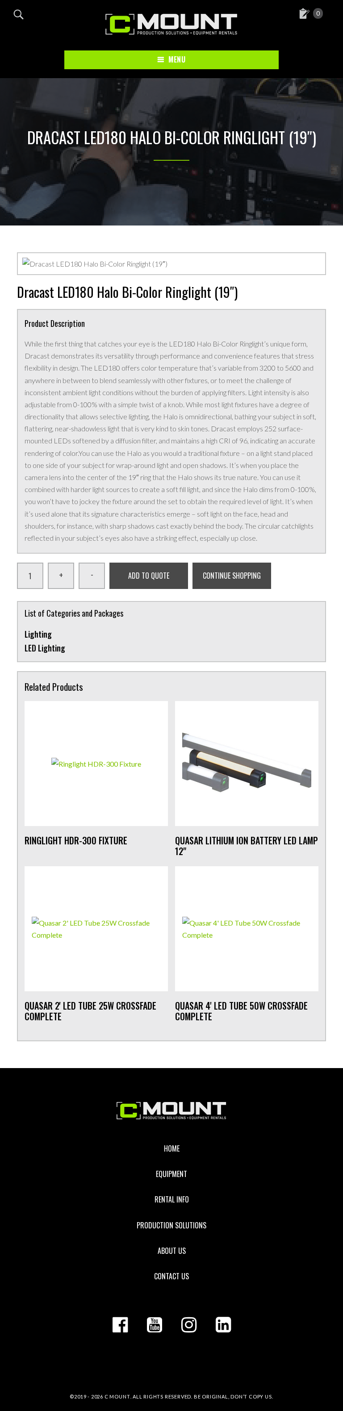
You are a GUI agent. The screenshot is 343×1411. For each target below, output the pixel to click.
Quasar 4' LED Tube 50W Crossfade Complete (241, 1011)
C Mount (117, 1396)
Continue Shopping (232, 575)
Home (172, 1148)
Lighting (38, 634)
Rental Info (172, 1199)
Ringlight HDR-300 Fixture (76, 840)
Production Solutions (171, 1225)
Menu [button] (176, 59)
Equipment (171, 1174)
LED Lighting (45, 648)
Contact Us (171, 1276)
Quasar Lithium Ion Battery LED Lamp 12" (246, 846)
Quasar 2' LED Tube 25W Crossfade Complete (90, 1011)
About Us (172, 1250)
